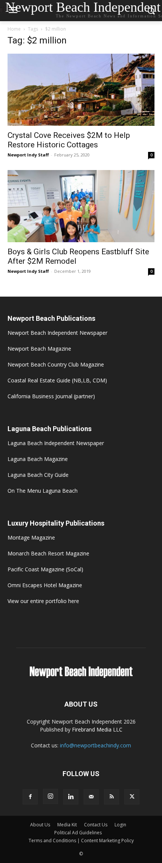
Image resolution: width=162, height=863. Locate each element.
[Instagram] (50, 796)
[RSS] (111, 796)
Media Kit (67, 824)
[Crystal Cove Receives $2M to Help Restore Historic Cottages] (81, 90)
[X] (131, 796)
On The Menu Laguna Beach (43, 490)
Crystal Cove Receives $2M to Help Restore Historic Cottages (69, 140)
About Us (40, 824)
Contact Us (95, 824)
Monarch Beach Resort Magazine (48, 553)
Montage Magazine (31, 537)
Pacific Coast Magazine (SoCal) (45, 569)
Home (14, 29)
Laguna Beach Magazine (38, 458)
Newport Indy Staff (28, 155)
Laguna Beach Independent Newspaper (56, 443)
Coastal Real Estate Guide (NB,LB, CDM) (57, 380)
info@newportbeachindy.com (95, 745)
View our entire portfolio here (43, 601)
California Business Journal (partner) (51, 396)
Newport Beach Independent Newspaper (57, 332)
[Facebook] (30, 796)
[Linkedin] (70, 796)
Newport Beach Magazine (39, 348)
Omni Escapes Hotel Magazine (45, 585)
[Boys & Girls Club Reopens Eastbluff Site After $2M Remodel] (81, 206)
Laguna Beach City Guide (38, 474)
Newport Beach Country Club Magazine (56, 364)
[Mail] (91, 796)
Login (120, 824)
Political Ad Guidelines (78, 832)
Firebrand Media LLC (97, 729)
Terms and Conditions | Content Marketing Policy (81, 840)
